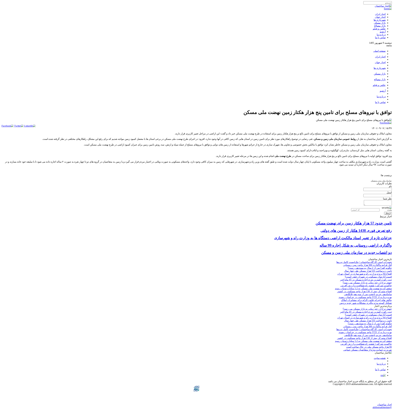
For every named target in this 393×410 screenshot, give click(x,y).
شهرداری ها (380, 20)
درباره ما (381, 34)
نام (390, 186)
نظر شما (387, 198)
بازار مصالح (380, 25)
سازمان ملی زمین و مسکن (381, 181)
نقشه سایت (380, 358)
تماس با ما (380, 37)
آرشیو (383, 31)
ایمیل (389, 192)
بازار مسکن (380, 23)
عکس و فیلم (379, 28)
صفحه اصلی (379, 51)
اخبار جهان (380, 17)
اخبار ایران (380, 14)
